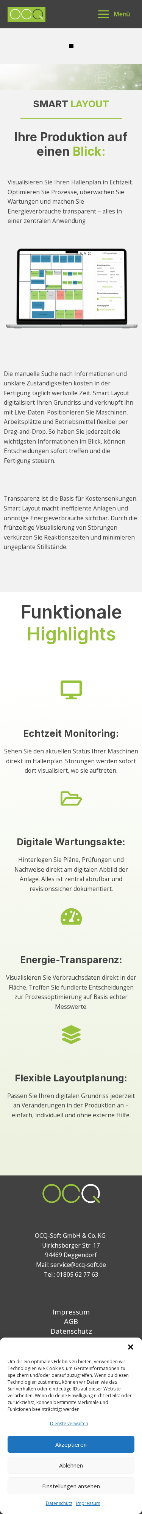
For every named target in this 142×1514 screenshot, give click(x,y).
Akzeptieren (71, 1444)
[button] (130, 1347)
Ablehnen (71, 1465)
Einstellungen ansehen (71, 1486)
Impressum (88, 1503)
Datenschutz (59, 1503)
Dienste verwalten (69, 1423)
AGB (71, 1321)
